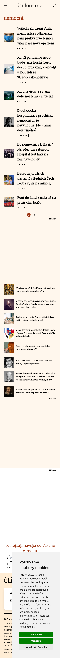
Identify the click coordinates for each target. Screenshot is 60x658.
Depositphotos (10, 645)
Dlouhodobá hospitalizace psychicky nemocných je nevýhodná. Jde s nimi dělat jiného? (35, 120)
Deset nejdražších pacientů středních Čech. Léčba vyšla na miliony (36, 178)
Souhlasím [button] (36, 634)
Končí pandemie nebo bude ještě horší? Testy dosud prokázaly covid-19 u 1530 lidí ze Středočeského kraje (36, 67)
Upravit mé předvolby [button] (36, 647)
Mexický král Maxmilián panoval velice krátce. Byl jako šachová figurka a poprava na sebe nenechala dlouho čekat (36, 304)
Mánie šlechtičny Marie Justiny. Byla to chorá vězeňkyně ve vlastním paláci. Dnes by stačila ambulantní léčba (35, 333)
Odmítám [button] (36, 640)
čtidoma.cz (30, 5)
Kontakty (8, 649)
